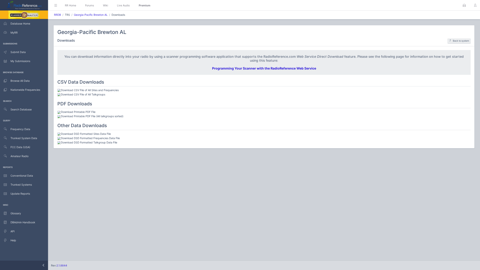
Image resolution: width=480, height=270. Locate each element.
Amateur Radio (19, 156)
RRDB (57, 14)
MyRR (14, 32)
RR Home (70, 5)
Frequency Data (20, 129)
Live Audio (123, 5)
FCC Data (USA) (20, 147)
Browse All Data (20, 80)
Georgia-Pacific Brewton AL (91, 14)
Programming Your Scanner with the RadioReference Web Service (264, 68)
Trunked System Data (23, 138)
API (12, 231)
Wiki (105, 5)
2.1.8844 (61, 265)
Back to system (461, 40)
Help (13, 240)
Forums (89, 5)
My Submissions (20, 61)
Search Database (21, 109)
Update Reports (20, 193)
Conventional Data (21, 175)
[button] (464, 5)
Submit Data (18, 52)
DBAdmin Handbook (22, 222)
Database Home (20, 23)
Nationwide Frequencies (25, 89)
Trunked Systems (21, 184)
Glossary (15, 213)
